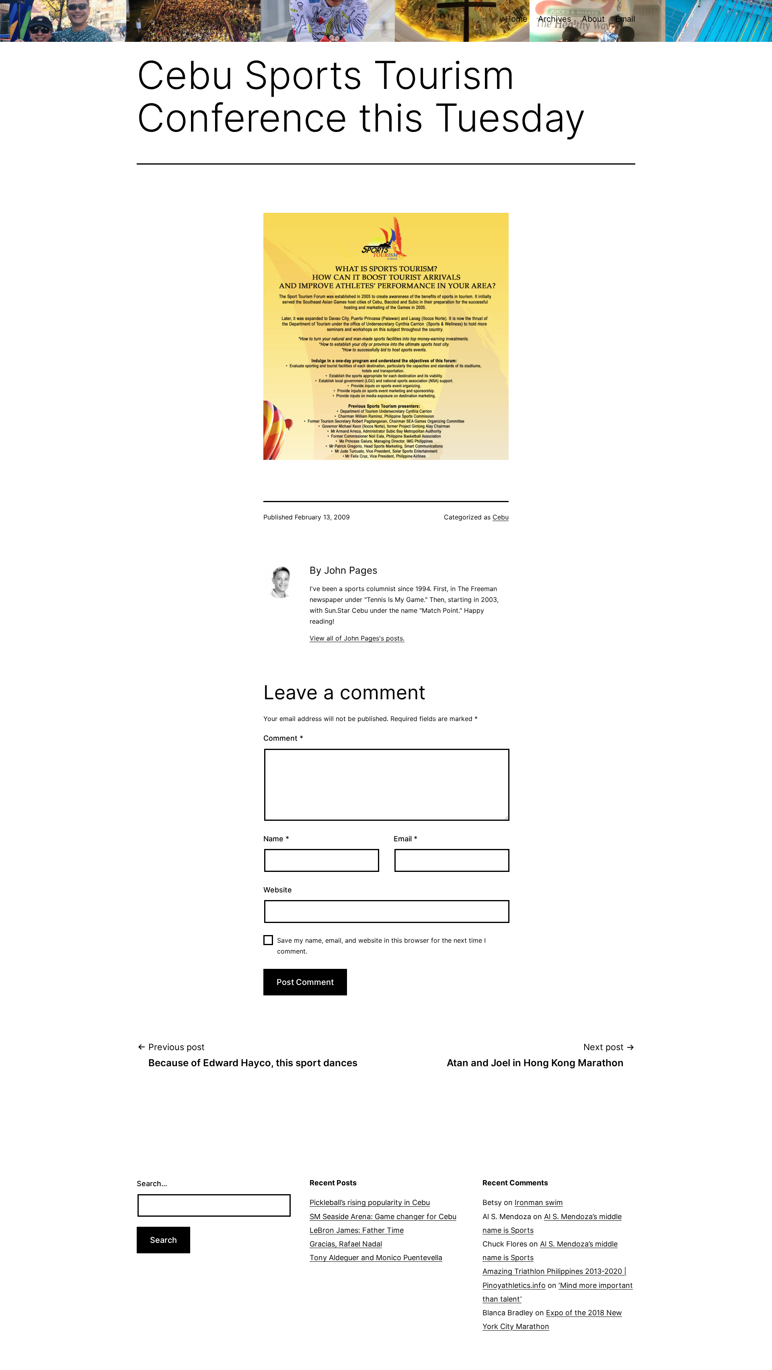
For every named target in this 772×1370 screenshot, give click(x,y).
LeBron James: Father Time (357, 1230)
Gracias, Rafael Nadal (346, 1244)
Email (625, 19)
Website (277, 890)
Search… (152, 1183)
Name (276, 838)
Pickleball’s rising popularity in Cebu (370, 1202)
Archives (554, 19)
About (593, 19)
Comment (283, 738)
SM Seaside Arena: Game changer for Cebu (383, 1216)
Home (516, 19)
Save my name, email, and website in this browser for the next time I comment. (381, 945)
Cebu (501, 517)
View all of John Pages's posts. (357, 638)
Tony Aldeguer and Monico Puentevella (376, 1257)
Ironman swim (539, 1202)
